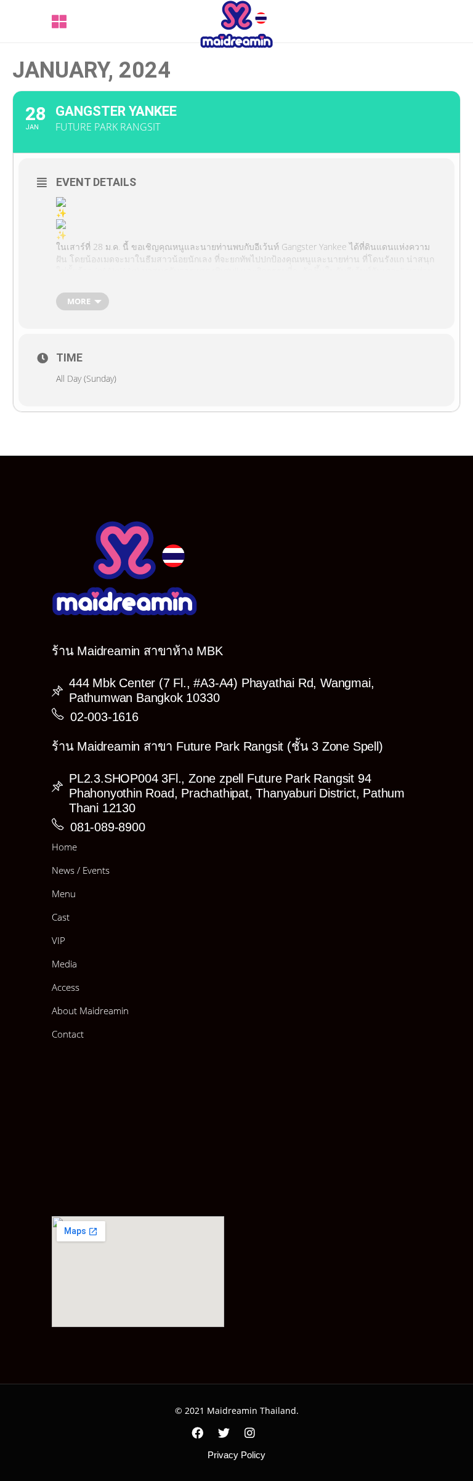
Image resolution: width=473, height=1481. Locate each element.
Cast (61, 917)
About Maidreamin (90, 1010)
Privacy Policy (236, 1455)
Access (65, 987)
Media (64, 964)
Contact (68, 1034)
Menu (64, 893)
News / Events (81, 870)
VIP (58, 940)
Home (64, 847)
